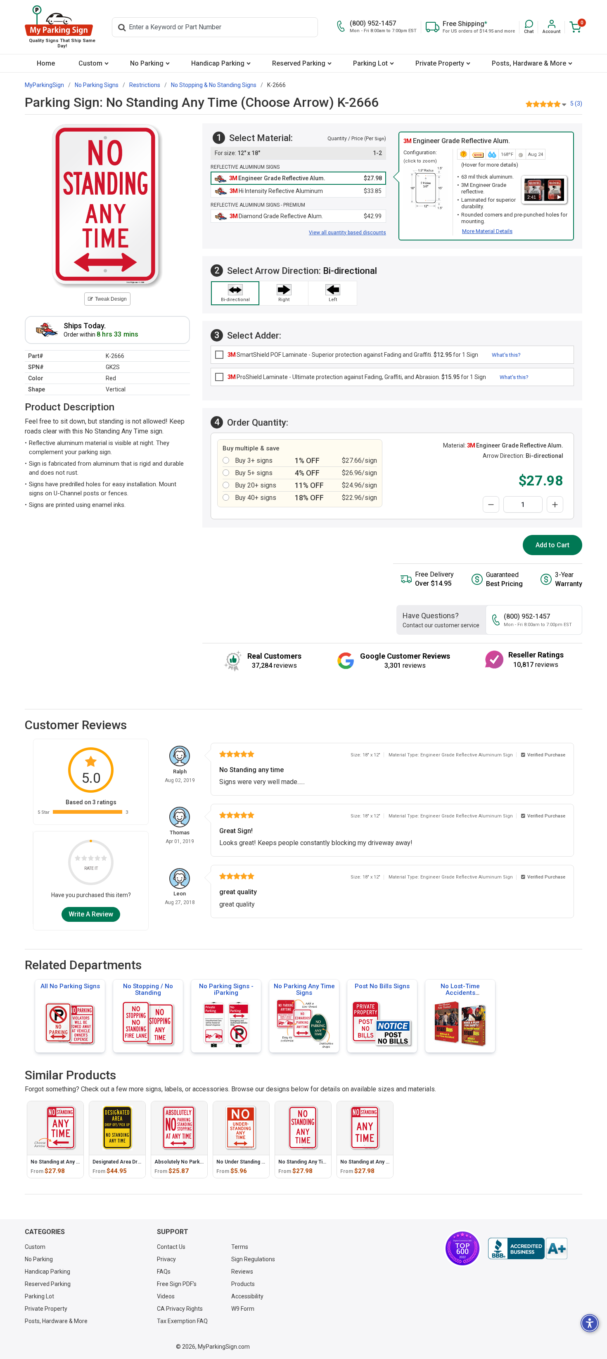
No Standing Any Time (304, 1162)
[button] (528, 27)
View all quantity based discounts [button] (347, 233)
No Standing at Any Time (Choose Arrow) (79, 1162)
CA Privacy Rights (180, 1308)
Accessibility (247, 1296)
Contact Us (171, 1247)
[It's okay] (91, 859)
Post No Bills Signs (382, 986)
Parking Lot (370, 63)
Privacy (166, 1259)
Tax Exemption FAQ (182, 1321)
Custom (90, 63)
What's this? (506, 355)
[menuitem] (45, 63)
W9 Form (242, 1308)
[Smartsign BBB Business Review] (527, 1248)
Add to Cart (552, 545)
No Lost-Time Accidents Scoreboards (460, 992)
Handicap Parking (217, 63)
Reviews (242, 1271)
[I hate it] (77, 859)
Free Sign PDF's (177, 1284)
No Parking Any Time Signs (304, 989)
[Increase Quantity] (555, 504)
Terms (239, 1247)
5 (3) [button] (576, 103)
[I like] (97, 859)
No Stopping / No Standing (148, 989)
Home (46, 63)
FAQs (164, 1271)
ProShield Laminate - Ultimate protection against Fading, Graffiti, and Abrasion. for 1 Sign (357, 377)
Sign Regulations (253, 1259)
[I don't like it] (84, 859)
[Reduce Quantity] (491, 504)
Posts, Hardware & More (529, 63)
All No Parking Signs (70, 986)
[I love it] (104, 859)
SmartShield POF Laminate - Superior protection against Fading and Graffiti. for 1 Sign (353, 354)
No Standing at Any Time (368, 1162)
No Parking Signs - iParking (226, 989)
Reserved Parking (298, 63)
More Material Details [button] (487, 231)
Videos (166, 1296)
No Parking (147, 63)
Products (243, 1284)
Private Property (439, 63)
